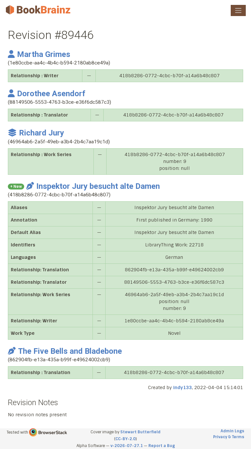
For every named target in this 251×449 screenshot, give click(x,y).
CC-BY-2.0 (125, 438)
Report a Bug (161, 445)
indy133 (182, 387)
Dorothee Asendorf (51, 93)
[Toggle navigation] (238, 10)
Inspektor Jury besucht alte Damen (98, 186)
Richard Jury (41, 132)
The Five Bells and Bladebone (70, 351)
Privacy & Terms (228, 437)
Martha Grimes (43, 54)
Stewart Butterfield (140, 432)
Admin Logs (232, 431)
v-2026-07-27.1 (126, 445)
